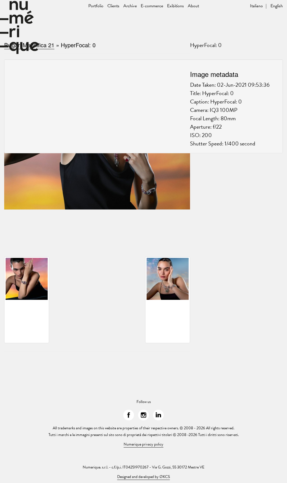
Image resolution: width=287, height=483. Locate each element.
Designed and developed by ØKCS (143, 477)
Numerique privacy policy (143, 444)
